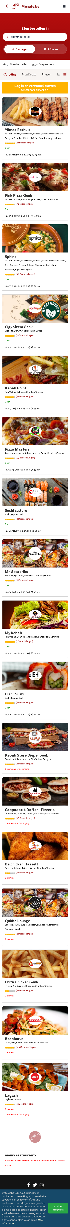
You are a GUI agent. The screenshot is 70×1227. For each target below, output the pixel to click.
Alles (12, 75)
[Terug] (6, 6)
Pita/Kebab (29, 75)
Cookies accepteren (58, 1208)
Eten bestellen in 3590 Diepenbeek (32, 64)
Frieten (46, 75)
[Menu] (64, 6)
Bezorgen (22, 49)
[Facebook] (28, 1186)
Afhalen (53, 49)
